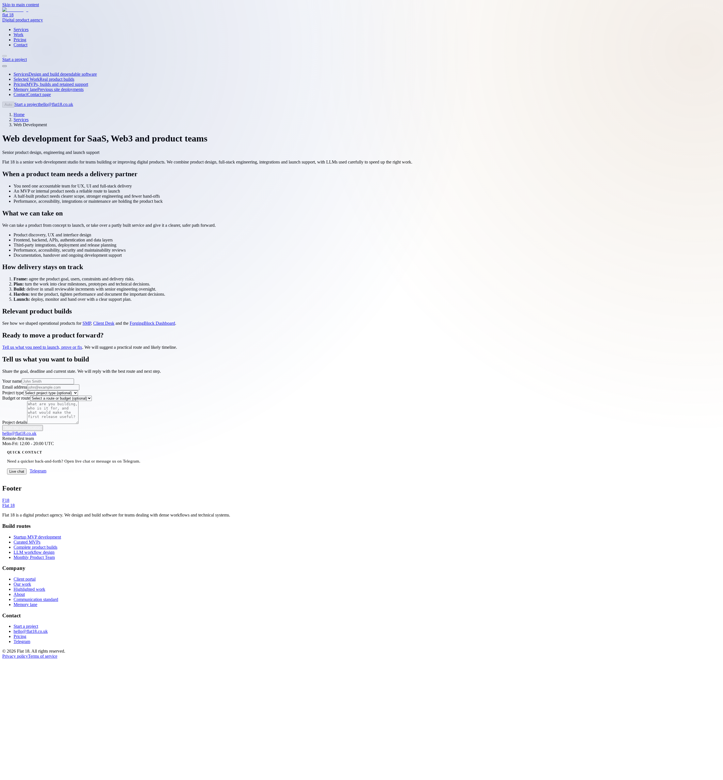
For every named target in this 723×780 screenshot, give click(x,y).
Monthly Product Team (34, 557)
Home (19, 114)
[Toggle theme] (4, 56)
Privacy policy (15, 656)
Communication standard (36, 599)
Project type (12, 392)
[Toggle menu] (4, 66)
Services (21, 119)
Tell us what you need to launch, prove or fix (42, 347)
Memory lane (25, 604)
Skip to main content (20, 4)
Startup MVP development (37, 537)
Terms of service (42, 656)
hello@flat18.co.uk (56, 104)
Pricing (20, 636)
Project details (14, 422)
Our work (22, 584)
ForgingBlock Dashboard (152, 323)
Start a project (26, 626)
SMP (86, 323)
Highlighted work (29, 589)
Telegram (22, 641)
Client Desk (103, 323)
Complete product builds (35, 547)
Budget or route (16, 398)
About (19, 594)
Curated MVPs (27, 542)
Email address (14, 387)
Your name (12, 381)
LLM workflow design (34, 552)
